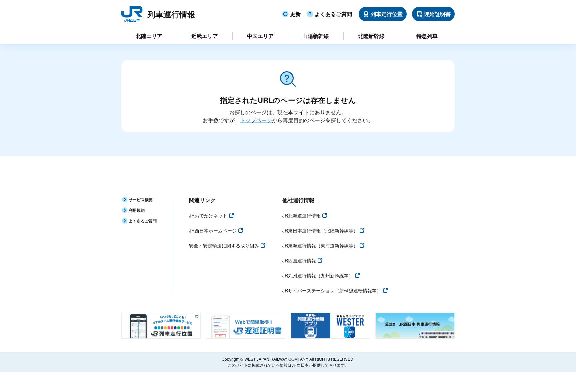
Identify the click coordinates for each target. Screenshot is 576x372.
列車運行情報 (171, 14)
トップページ (256, 120)
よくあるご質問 (333, 14)
